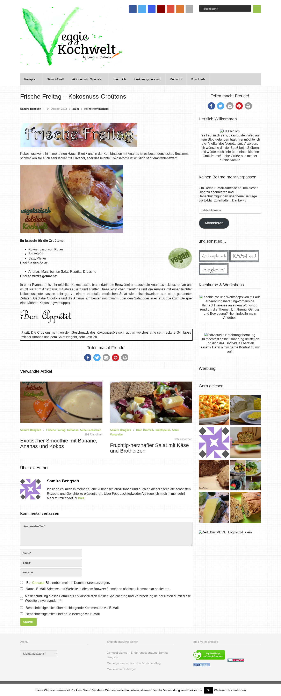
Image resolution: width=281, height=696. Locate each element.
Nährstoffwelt (55, 79)
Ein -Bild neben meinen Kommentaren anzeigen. (68, 582)
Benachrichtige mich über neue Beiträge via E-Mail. (63, 614)
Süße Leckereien (90, 430)
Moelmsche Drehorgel (121, 669)
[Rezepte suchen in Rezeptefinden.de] (209, 660)
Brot (139, 430)
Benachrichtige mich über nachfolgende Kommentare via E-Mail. (73, 608)
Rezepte (29, 79)
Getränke (72, 430)
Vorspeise (116, 434)
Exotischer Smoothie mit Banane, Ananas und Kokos (58, 443)
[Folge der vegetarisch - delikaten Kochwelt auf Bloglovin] (214, 274)
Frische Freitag (55, 430)
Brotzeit (148, 430)
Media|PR (176, 79)
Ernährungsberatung (147, 79)
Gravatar (38, 582)
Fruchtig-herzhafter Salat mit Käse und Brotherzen (149, 448)
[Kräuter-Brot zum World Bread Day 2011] (214, 475)
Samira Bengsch (30, 108)
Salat (75, 108)
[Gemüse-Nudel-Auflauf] (214, 411)
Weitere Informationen (230, 690)
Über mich (119, 79)
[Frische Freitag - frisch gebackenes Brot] (214, 508)
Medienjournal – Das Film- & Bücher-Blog (134, 663)
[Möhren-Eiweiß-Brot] (245, 443)
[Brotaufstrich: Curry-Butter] (245, 411)
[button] (87, 357)
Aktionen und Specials (86, 79)
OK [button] (209, 690)
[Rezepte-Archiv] (245, 475)
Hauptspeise (162, 430)
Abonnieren (213, 223)
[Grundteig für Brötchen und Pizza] (214, 443)
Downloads (198, 79)
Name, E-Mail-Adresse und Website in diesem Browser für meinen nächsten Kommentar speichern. (98, 589)
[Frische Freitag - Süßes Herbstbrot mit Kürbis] (245, 508)
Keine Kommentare (96, 108)
